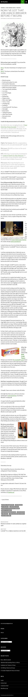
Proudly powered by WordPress (7, 695)
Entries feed (3, 683)
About (2, 632)
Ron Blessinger (20, 512)
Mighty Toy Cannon (6, 510)
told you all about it (16, 241)
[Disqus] (14, 555)
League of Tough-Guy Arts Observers (13, 155)
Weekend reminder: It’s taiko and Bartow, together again (13, 523)
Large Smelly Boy (12, 395)
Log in (2, 680)
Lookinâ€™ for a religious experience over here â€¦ (13, 529)
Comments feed (4, 685)
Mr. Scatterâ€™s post (18, 359)
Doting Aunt (5, 506)
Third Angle (5, 513)
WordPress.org (4, 688)
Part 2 (2, 71)
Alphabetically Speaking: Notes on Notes (10, 662)
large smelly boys (14, 506)
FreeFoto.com (11, 492)
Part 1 (2, 67)
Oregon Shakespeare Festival (18, 239)
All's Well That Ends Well (8, 504)
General (3, 7)
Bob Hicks (12, 18)
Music (14, 7)
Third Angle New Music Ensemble (14, 126)
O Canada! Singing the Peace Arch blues (10, 670)
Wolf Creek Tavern (23, 356)
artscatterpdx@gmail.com (7, 623)
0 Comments (18, 18)
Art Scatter (4, 2)
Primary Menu (26, 2)
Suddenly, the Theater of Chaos (8, 665)
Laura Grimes (8, 7)
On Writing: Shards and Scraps (8, 667)
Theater (18, 7)
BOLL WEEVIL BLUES (6, 659)
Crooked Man (19, 504)
